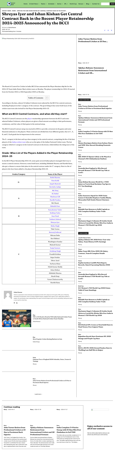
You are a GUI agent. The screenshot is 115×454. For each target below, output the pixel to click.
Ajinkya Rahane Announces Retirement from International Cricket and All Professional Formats (95, 120)
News (14, 10)
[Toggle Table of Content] (46, 97)
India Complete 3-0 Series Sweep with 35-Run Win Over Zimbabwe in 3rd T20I (95, 132)
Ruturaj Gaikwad (55, 232)
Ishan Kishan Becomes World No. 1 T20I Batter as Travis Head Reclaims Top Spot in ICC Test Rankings (94, 184)
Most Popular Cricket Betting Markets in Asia (47, 339)
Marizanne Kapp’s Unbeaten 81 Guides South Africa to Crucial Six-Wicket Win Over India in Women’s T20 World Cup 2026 (95, 223)
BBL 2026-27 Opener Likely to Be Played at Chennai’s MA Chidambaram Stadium (94, 158)
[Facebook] (104, 30)
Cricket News (6, 10)
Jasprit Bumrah (55, 184)
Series (34, 357)
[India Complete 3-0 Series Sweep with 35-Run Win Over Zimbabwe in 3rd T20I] (69, 417)
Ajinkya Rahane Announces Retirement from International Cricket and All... (92, 70)
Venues (80, 260)
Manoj (34, 364)
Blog (34, 315)
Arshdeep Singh (55, 251)
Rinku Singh (55, 226)
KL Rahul (55, 194)
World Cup (81, 286)
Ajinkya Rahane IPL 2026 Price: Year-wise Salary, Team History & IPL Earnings (94, 241)
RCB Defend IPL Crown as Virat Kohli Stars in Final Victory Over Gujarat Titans (95, 326)
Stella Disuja (36, 341)
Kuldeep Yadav (55, 213)
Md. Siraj (55, 190)
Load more (38, 394)
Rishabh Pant (55, 206)
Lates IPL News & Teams (84, 237)
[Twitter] (111, 30)
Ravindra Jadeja (55, 187)
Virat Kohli (55, 181)
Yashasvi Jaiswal (55, 219)
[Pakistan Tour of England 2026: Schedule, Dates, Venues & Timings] (16, 361)
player (29, 118)
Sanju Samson (55, 248)
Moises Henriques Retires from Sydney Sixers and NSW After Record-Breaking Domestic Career (95, 145)
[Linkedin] (16, 302)
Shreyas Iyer (55, 222)
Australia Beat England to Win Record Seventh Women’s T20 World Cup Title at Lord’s (93, 170)
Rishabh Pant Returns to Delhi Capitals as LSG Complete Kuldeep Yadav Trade (94, 210)
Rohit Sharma (55, 177)
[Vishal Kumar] (8, 297)
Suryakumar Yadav (55, 210)
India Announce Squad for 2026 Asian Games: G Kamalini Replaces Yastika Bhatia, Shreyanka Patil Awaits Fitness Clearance (94, 198)
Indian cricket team (19, 142)
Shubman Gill (55, 197)
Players (80, 249)
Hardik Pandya (55, 200)
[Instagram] (108, 30)
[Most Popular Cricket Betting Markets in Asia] (16, 339)
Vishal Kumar (12, 27)
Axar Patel (55, 216)
